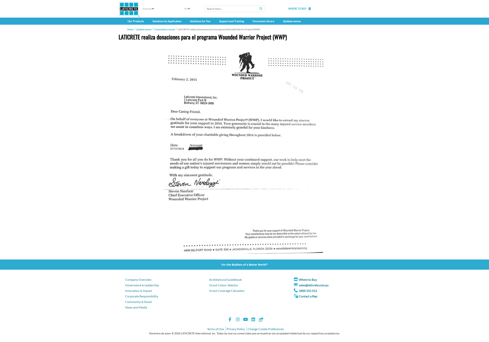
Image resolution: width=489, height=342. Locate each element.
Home (130, 29)
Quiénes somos (143, 29)
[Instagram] (237, 320)
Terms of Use (215, 329)
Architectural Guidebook (225, 279)
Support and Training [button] (231, 21)
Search (260, 8)
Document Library (263, 21)
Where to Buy (308, 279)
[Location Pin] (310, 9)
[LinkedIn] (253, 320)
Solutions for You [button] (200, 21)
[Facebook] (230, 320)
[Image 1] (244, 152)
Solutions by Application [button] (166, 21)
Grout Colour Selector (223, 285)
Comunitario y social (164, 29)
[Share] (261, 320)
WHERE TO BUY (297, 8)
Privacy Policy (236, 329)
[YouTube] (245, 320)
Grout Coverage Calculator (227, 290)
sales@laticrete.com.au (314, 285)
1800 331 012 (308, 290)
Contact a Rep (308, 296)
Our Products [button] (136, 21)
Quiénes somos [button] (292, 21)
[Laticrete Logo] (128, 9)
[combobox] (235, 9)
